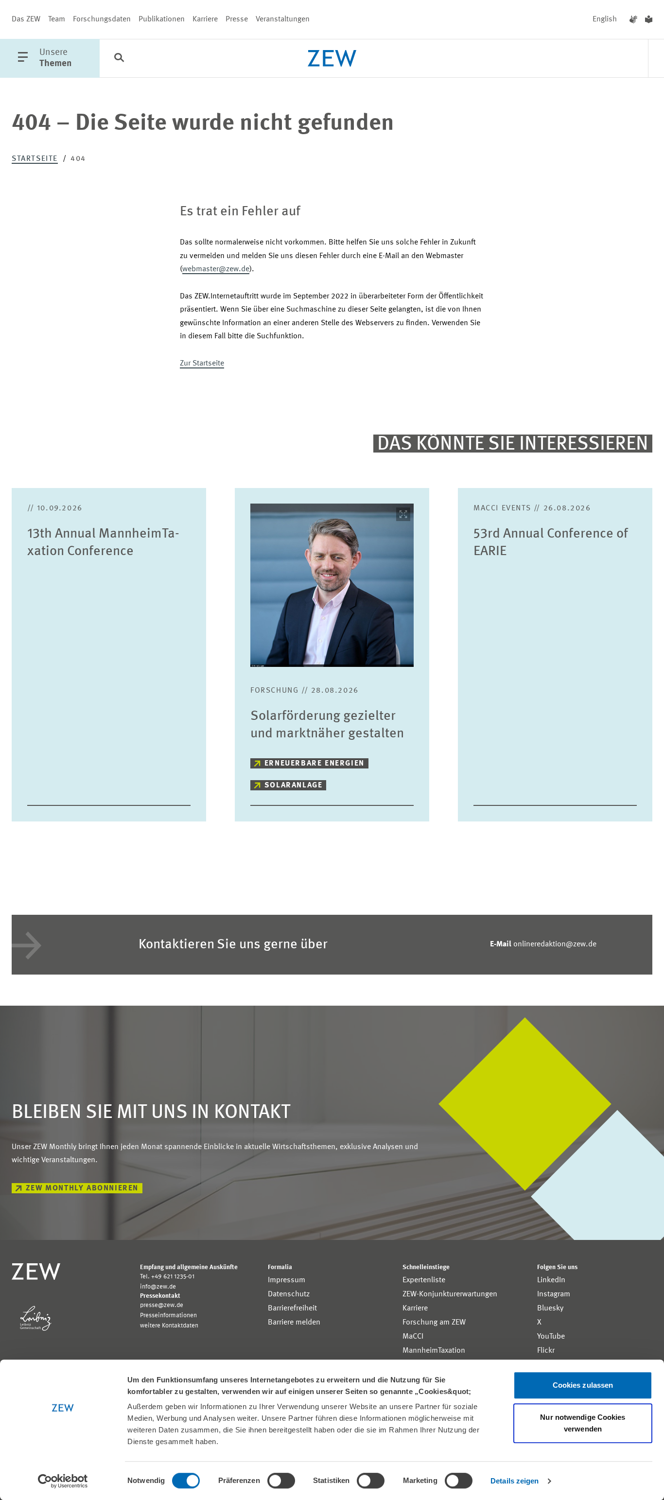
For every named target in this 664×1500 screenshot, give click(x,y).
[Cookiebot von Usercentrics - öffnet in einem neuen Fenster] (62, 1481)
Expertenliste (423, 1280)
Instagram (553, 1294)
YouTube (551, 1337)
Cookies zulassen (583, 1385)
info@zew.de (158, 1287)
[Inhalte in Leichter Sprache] (648, 19)
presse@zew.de (161, 1305)
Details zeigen (514, 1481)
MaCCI (412, 1337)
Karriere (205, 19)
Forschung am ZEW (434, 1322)
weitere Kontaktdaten (169, 1326)
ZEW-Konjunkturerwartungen (449, 1294)
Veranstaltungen (283, 19)
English (605, 19)
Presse (237, 19)
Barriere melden (294, 1322)
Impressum (286, 1280)
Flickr (546, 1351)
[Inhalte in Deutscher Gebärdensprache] (633, 19)
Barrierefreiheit (292, 1308)
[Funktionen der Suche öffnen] (119, 58)
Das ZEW (26, 19)
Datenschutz (289, 1294)
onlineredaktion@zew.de (543, 944)
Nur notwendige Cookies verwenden (582, 1423)
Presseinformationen (168, 1315)
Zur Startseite (202, 363)
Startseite (35, 159)
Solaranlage (293, 785)
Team (56, 19)
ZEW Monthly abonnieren (82, 1188)
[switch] (281, 1480)
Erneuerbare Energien (314, 763)
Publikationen (162, 19)
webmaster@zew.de (215, 269)
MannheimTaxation (433, 1351)
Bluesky (550, 1308)
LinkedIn (551, 1280)
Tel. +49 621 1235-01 (167, 1276)
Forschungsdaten (102, 19)
